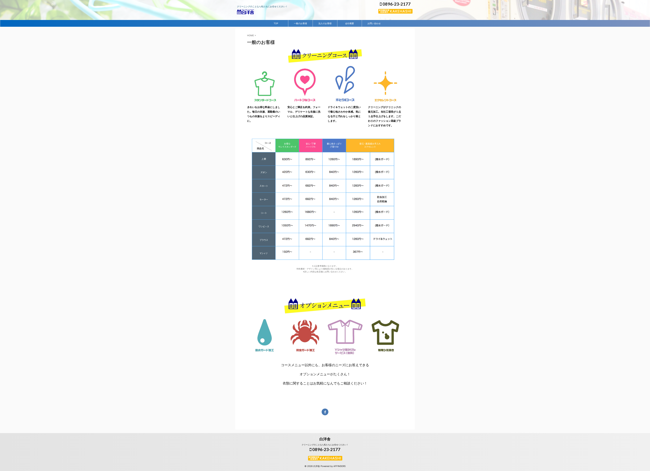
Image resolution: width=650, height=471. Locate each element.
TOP (276, 23)
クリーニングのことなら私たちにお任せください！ (325, 444)
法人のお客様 (325, 23)
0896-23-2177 (396, 3)
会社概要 (349, 23)
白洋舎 (325, 439)
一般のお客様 (300, 23)
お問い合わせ (374, 23)
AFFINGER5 (339, 466)
